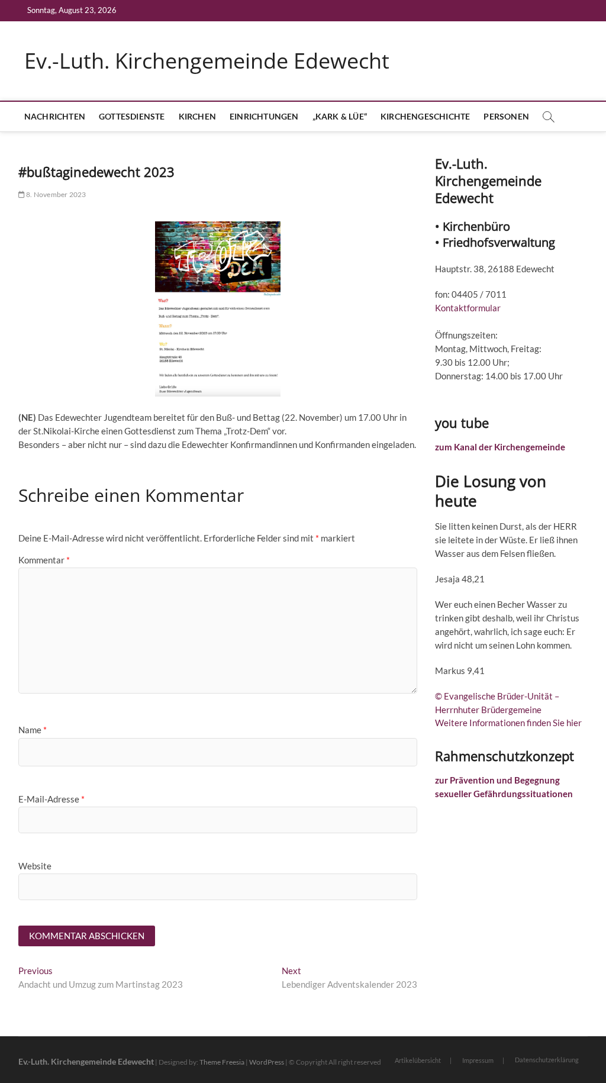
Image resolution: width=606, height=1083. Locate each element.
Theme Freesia (221, 1062)
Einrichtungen (264, 116)
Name (32, 729)
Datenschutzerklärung (547, 1059)
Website (34, 865)
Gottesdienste (132, 116)
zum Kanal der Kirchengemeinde (500, 446)
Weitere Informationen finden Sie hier (508, 722)
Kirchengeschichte (425, 116)
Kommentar (44, 560)
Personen (506, 116)
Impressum (478, 1060)
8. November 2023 (55, 194)
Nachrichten (54, 116)
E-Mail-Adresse (51, 799)
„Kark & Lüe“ (339, 116)
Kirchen (197, 116)
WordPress (266, 1062)
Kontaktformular (468, 307)
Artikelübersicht (418, 1060)
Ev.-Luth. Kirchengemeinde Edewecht (206, 61)
